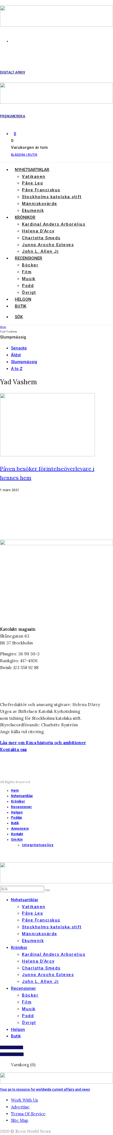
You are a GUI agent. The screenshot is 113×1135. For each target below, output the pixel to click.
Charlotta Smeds (41, 237)
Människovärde (39, 203)
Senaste (19, 348)
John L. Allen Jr (40, 251)
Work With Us (24, 1100)
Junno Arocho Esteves (48, 244)
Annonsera (20, 828)
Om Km (16, 839)
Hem (15, 790)
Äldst (16, 354)
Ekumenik (33, 210)
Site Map (19, 1120)
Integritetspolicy (37, 845)
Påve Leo (32, 183)
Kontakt (17, 834)
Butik (20, 306)
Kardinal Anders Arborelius (53, 224)
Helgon (23, 299)
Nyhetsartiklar (32, 169)
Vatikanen (34, 176)
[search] (47, 890)
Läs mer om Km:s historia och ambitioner (43, 742)
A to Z (16, 368)
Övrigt (29, 292)
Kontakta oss (13, 749)
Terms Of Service (28, 1113)
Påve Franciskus (41, 189)
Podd (28, 285)
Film (27, 271)
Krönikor (25, 217)
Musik (29, 278)
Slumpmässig (24, 361)
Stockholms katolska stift (52, 196)
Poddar (16, 818)
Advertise (20, 1107)
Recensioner (28, 258)
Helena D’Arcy (38, 231)
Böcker (30, 265)
